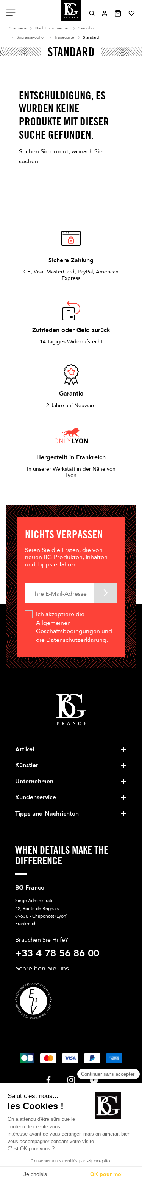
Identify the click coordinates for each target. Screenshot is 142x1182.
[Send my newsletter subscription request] (105, 593)
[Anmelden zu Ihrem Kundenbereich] (104, 13)
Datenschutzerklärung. (77, 640)
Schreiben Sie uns (42, 968)
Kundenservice (35, 797)
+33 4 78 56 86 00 (57, 953)
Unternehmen (34, 781)
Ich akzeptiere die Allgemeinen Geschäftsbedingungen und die (74, 627)
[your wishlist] (131, 13)
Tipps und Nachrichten (47, 814)
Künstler (26, 765)
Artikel (24, 749)
